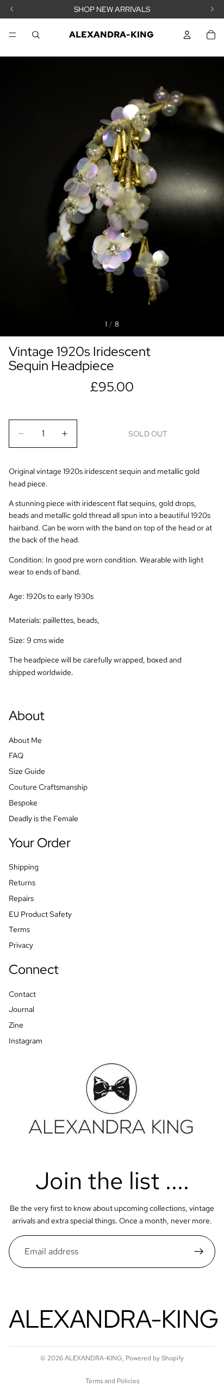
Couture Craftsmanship (48, 787)
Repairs (21, 898)
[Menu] (12, 34)
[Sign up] (199, 1251)
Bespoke (23, 803)
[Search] (36, 35)
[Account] (187, 35)
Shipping (24, 867)
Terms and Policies (112, 1381)
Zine (16, 1025)
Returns (22, 882)
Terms (19, 929)
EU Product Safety (40, 914)
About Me (25, 740)
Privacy (21, 945)
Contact (22, 994)
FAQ (16, 755)
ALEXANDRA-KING (93, 1358)
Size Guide (27, 771)
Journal (21, 1009)
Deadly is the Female (43, 818)
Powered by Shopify (155, 1358)
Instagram (25, 1041)
